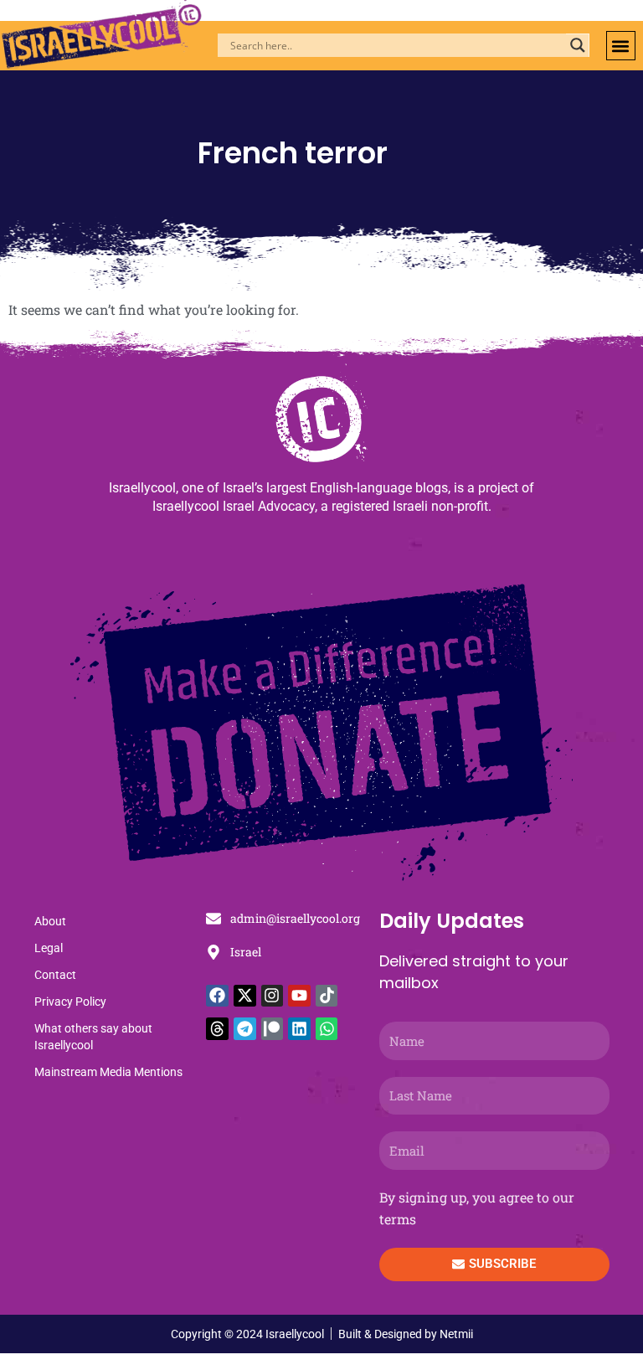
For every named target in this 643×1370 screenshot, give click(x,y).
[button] (620, 45)
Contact (55, 974)
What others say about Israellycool (93, 1037)
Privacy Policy (70, 1001)
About (50, 921)
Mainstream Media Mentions (108, 1072)
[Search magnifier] (577, 45)
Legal (48, 948)
